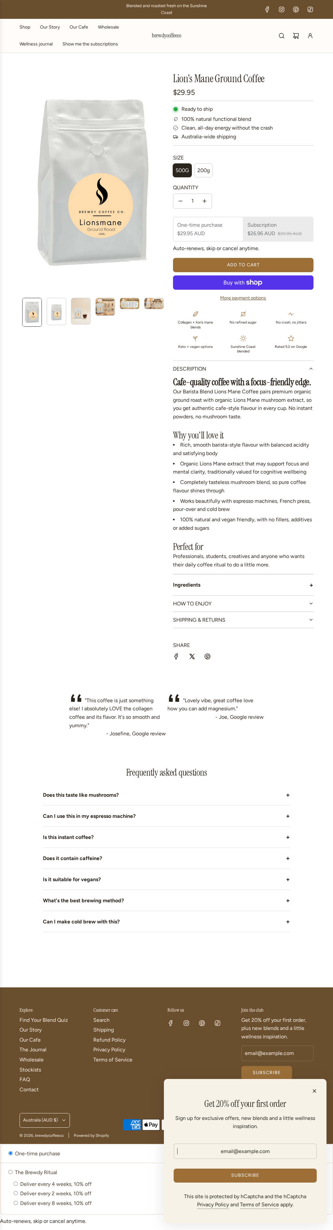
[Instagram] (281, 9)
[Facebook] (267, 9)
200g (203, 170)
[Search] (281, 36)
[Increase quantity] (204, 201)
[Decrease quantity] (180, 201)
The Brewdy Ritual (35, 1172)
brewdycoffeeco (166, 35)
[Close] (314, 1091)
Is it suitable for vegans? (166, 879)
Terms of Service (259, 1204)
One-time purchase (37, 1153)
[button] (25, 182)
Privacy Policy (213, 1204)
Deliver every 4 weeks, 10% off (55, 1184)
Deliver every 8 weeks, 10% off (55, 1203)
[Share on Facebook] (176, 657)
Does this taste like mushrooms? (166, 795)
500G (182, 170)
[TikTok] (310, 9)
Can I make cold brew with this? (166, 921)
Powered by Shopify (91, 1135)
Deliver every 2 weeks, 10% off (55, 1193)
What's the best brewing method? (166, 900)
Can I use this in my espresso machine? (166, 816)
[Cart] (296, 36)
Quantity (185, 187)
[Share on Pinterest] (207, 657)
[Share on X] (192, 657)
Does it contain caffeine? (166, 858)
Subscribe (267, 1072)
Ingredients (243, 585)
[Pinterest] (296, 9)
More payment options (243, 298)
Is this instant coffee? (166, 837)
